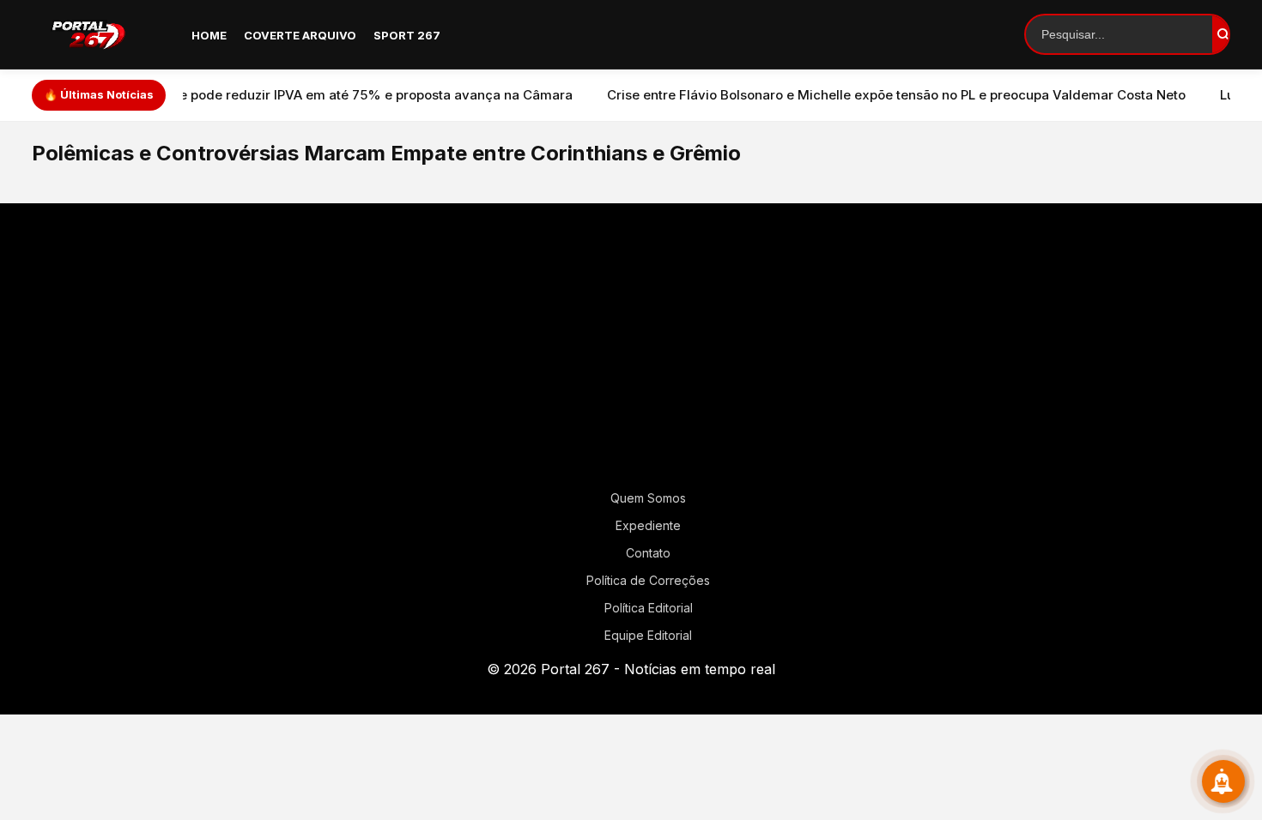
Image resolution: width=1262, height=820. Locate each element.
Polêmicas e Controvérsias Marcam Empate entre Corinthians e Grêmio (386, 153)
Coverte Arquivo (300, 35)
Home (209, 35)
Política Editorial (648, 607)
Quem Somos (648, 498)
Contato (648, 553)
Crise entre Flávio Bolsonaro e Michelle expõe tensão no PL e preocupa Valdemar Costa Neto (861, 95)
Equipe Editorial (648, 635)
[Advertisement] (631, 353)
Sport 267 (406, 35)
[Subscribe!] (1223, 781)
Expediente (648, 525)
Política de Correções (648, 580)
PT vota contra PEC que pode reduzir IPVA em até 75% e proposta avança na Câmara (271, 95)
